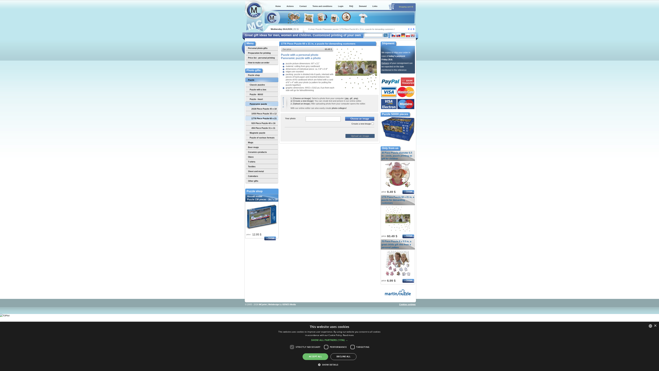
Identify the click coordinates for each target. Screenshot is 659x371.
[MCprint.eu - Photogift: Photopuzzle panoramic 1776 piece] (356, 89)
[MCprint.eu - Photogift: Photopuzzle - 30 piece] (398, 188)
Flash (337, 130)
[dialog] (329, 346)
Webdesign (273, 304)
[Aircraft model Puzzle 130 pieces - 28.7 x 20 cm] (261, 217)
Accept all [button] (315, 356)
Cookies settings (407, 304)
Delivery (385, 63)
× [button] (655, 325)
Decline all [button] (343, 356)
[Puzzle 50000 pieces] (398, 141)
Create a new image (361, 124)
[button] (329, 340)
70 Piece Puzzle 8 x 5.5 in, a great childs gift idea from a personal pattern (396, 244)
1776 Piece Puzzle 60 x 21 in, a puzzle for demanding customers (397, 200)
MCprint (263, 304)
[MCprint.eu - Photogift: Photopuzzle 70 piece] (398, 276)
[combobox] (650, 326)
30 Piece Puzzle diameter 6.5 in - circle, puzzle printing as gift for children (396, 155)
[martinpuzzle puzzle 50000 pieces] (398, 295)
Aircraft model (262, 199)
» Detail (270, 238)
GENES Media (289, 304)
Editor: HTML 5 (323, 130)
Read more (348, 335)
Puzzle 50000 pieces (395, 114)
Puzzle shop (255, 191)
